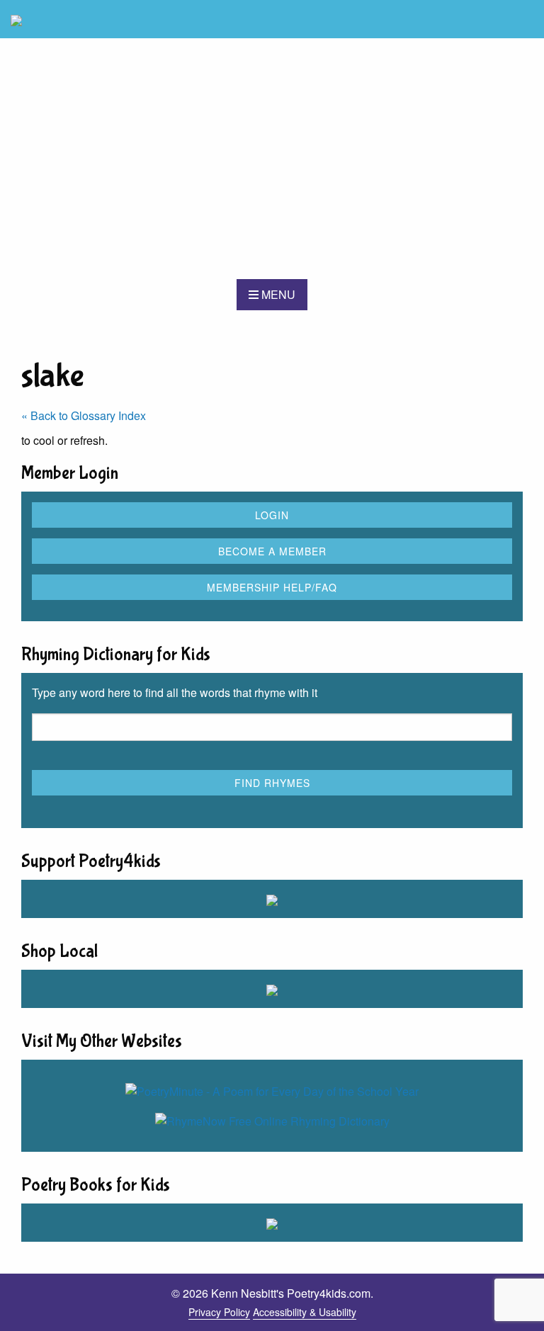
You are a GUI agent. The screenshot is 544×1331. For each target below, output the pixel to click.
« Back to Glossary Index (83, 415)
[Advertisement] (272, 159)
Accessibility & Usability (304, 1312)
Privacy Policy (219, 1312)
